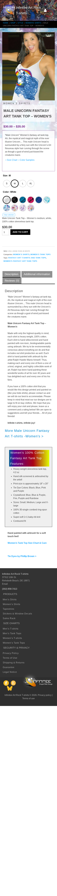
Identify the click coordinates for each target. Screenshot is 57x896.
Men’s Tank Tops (12, 633)
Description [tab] (11, 274)
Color (6, 192)
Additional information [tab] (37, 274)
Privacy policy (44, 695)
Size (5, 175)
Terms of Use (10, 658)
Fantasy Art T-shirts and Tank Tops (27, 258)
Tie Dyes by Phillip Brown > (22, 556)
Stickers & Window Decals (17, 613)
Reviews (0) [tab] (12, 280)
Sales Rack (9, 618)
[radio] (6, 183)
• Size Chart (11, 160)
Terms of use (28, 698)
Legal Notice (10, 672)
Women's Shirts (21, 254)
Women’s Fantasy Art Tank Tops (20, 261)
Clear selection (9, 215)
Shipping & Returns (13, 662)
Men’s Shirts (10, 599)
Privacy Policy (11, 653)
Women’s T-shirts (12, 638)
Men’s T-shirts (10, 629)
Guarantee (8, 667)
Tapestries (8, 609)
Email (5, 584)
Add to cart (20, 232)
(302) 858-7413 (9, 589)
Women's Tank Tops (40, 254)
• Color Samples (26, 160)
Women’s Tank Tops (14, 643)
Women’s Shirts (11, 604)
